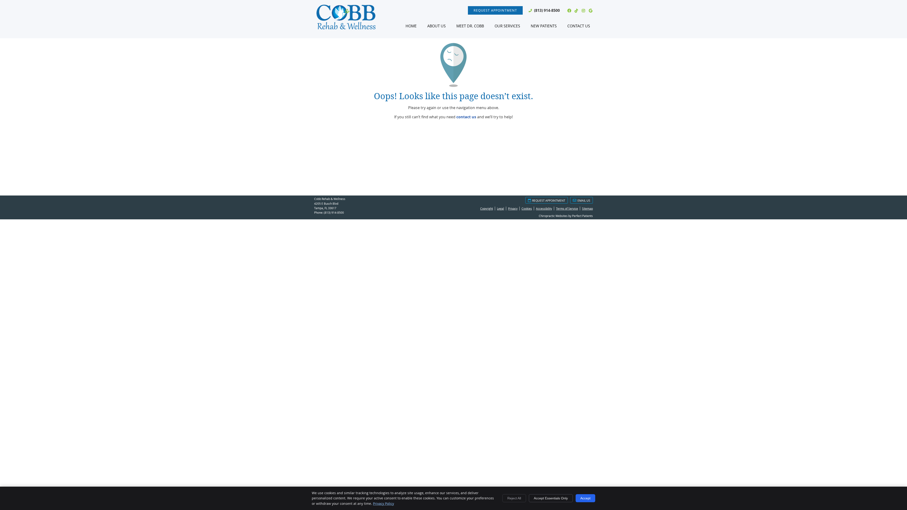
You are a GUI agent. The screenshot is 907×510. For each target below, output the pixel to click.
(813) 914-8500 (547, 10)
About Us (436, 26)
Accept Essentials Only (551, 498)
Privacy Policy (383, 503)
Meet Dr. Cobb (470, 26)
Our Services (507, 26)
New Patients (544, 26)
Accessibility (544, 208)
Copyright (486, 208)
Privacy (513, 208)
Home (411, 26)
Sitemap (587, 208)
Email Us (584, 200)
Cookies (527, 208)
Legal (500, 208)
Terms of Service (567, 208)
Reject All (514, 498)
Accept (585, 498)
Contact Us (578, 26)
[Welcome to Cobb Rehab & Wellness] (346, 27)
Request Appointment (495, 10)
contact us (466, 116)
